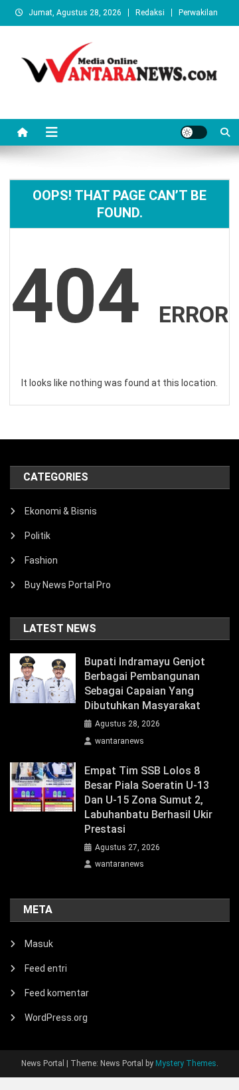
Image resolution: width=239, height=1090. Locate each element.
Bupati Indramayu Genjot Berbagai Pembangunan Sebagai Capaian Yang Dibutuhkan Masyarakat (144, 683)
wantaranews (119, 741)
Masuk (39, 943)
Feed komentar (57, 993)
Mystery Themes (185, 1063)
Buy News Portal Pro (68, 585)
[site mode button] (194, 132)
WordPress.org (56, 1017)
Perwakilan (198, 12)
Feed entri (46, 968)
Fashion (41, 560)
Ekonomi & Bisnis (61, 511)
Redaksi (150, 12)
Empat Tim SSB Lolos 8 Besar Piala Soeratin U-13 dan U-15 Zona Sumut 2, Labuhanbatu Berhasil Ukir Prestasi (148, 799)
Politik (37, 535)
